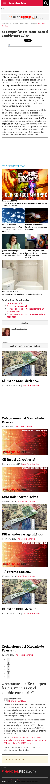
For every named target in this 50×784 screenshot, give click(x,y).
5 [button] (8, 673)
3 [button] (8, 666)
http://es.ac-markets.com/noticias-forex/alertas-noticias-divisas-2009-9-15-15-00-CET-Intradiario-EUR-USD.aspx (25, 740)
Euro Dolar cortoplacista (20, 496)
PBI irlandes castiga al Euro (22, 534)
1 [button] (8, 659)
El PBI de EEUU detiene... (20, 380)
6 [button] (8, 676)
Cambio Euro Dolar (17, 3)
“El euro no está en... (17, 571)
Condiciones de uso (8, 780)
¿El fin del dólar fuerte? (19, 459)
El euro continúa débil (17, 306)
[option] (25, 408)
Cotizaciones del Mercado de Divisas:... (23, 420)
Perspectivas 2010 (15, 303)
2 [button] (8, 662)
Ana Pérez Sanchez (31, 385)
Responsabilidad (22, 780)
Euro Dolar (6, 23)
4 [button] (8, 669)
